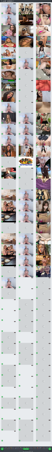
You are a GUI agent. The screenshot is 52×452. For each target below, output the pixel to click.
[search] (49, 449)
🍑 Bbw (38, 447)
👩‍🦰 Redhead (34, 447)
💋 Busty (44, 447)
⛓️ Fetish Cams (22, 448)
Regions (23, 451)
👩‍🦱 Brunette (31, 447)
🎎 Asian (3, 447)
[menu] (2, 449)
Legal (32, 451)
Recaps (27, 451)
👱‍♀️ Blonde (27, 447)
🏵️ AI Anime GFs (31, 448)
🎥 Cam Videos (44, 448)
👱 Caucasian (12, 447)
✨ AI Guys (35, 448)
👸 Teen (24, 447)
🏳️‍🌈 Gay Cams (8, 448)
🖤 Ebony (5, 447)
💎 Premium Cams (17, 448)
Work (25, 451)
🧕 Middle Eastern (17, 447)
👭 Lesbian (47, 447)
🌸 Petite (41, 447)
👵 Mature (21, 447)
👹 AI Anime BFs (39, 448)
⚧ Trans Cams (13, 448)
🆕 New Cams (4, 448)
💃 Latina (9, 447)
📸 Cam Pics (48, 448)
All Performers (29, 451)
